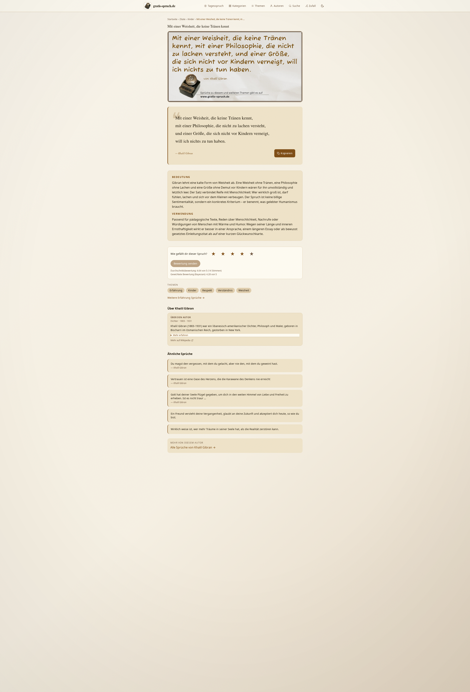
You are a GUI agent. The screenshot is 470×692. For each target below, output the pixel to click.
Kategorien (239, 6)
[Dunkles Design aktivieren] (322, 6)
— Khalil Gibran (184, 153)
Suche (296, 6)
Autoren (279, 6)
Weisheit (243, 290)
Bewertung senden (185, 263)
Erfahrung (176, 290)
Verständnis (225, 290)
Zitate (182, 19)
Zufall (312, 6)
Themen (260, 6)
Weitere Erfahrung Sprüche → (186, 297)
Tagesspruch (216, 6)
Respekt (207, 290)
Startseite (172, 19)
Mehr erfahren (180, 335)
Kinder (191, 19)
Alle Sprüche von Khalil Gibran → (193, 447)
